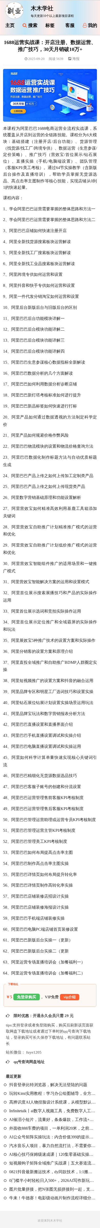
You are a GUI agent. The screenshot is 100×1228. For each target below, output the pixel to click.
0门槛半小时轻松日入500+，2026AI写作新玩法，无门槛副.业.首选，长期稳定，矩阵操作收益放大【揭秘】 (52, 1180)
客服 (70, 25)
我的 (92, 25)
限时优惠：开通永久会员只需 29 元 (43, 1016)
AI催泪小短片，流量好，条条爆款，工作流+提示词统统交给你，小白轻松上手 (52, 1119)
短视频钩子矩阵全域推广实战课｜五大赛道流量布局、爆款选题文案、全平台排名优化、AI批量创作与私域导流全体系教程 (52, 1163)
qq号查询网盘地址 (29, 1062)
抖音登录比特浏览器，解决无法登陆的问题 (47, 1085)
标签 (50, 25)
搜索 (32, 25)
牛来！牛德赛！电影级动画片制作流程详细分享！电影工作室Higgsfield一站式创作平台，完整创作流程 (52, 1198)
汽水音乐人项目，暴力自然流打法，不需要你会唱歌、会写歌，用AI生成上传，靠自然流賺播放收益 (52, 1145)
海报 (75, 59)
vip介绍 (70, 997)
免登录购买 (26, 997)
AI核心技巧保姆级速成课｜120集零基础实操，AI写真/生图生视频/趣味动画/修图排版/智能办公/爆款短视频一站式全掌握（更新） (52, 1154)
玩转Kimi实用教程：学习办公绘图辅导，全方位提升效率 (52, 1093)
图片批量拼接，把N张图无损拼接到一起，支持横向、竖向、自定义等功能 (52, 1189)
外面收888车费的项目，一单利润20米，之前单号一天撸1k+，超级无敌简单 (52, 1128)
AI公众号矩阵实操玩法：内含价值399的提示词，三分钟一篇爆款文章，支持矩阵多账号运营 (52, 1137)
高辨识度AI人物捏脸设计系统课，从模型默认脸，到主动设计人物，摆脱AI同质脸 (52, 1102)
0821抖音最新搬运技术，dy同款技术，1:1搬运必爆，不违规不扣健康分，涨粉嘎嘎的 (52, 1172)
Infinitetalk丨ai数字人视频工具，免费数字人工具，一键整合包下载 (52, 1111)
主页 (10, 25)
